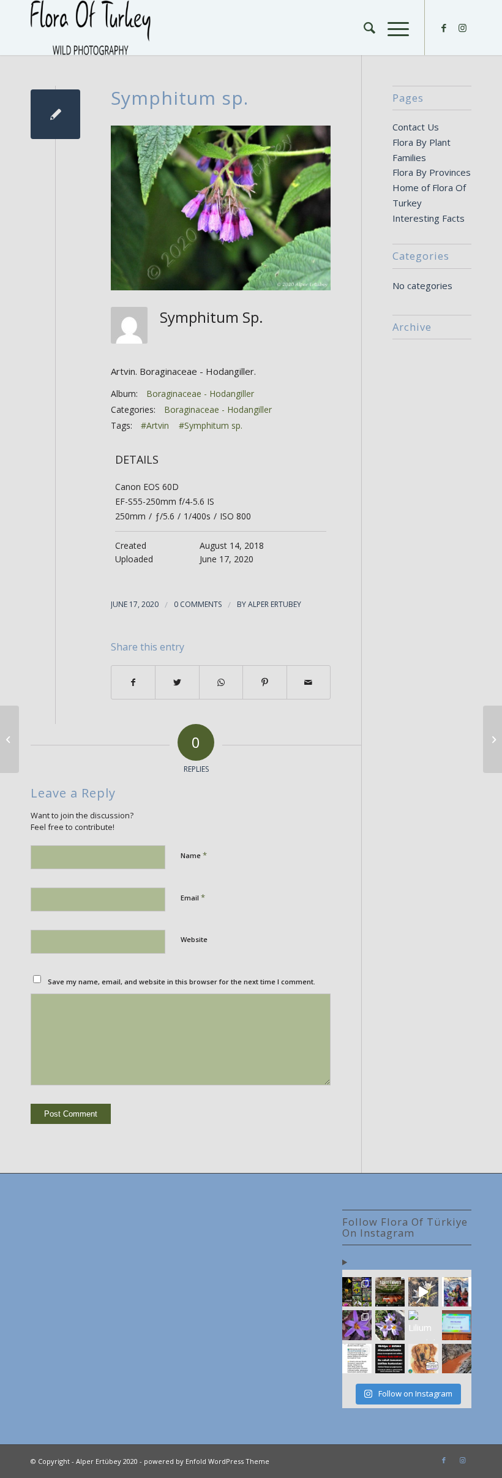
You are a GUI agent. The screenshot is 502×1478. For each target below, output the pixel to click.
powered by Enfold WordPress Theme (206, 1461)
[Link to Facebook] (444, 27)
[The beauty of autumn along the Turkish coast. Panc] (423, 1291)
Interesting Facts (428, 218)
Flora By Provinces (431, 172)
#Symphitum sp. (210, 425)
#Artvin (155, 425)
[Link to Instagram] (462, 27)
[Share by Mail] (308, 682)
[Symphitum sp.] (55, 114)
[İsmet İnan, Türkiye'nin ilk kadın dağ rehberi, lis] (456, 1291)
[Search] (363, 27)
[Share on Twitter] (176, 682)
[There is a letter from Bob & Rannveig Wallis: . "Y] (357, 1291)
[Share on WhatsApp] (221, 682)
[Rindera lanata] (9, 739)
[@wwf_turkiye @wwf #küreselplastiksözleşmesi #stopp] (357, 1358)
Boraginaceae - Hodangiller (200, 393)
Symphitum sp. (180, 97)
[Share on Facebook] (133, 682)
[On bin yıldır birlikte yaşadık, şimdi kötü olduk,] (423, 1358)
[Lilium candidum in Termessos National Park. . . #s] (423, 1325)
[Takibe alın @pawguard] (390, 1358)
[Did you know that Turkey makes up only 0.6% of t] (390, 1291)
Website (194, 939)
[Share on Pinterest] (264, 682)
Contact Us (415, 127)
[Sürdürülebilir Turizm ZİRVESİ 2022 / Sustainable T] (456, 1325)
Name (194, 855)
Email (193, 897)
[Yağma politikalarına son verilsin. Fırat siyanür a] (456, 1358)
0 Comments (198, 604)
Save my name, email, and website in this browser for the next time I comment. (181, 981)
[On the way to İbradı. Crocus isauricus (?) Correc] (390, 1325)
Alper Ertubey (274, 604)
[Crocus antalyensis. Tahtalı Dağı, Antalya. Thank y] (357, 1325)
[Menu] (392, 27)
